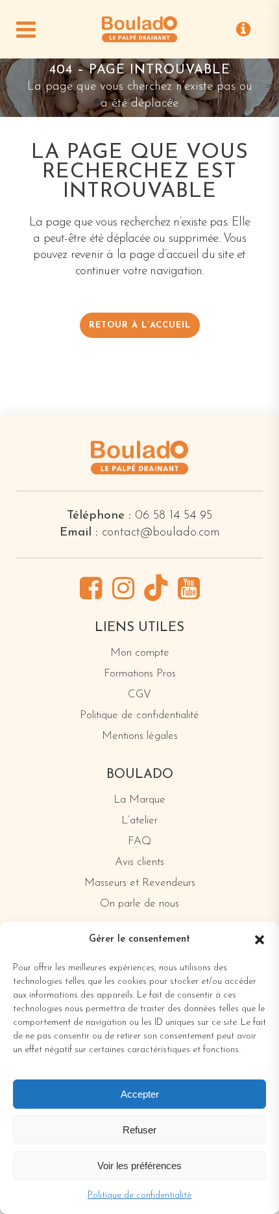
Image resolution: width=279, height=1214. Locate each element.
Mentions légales (140, 736)
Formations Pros (140, 673)
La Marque (139, 799)
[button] (259, 939)
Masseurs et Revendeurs (139, 882)
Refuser (139, 1129)
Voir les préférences (139, 1165)
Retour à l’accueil (140, 325)
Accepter (140, 1094)
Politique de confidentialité (139, 1195)
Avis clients (139, 862)
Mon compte (139, 652)
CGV (139, 694)
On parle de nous (139, 903)
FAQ (139, 841)
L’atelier (139, 820)
